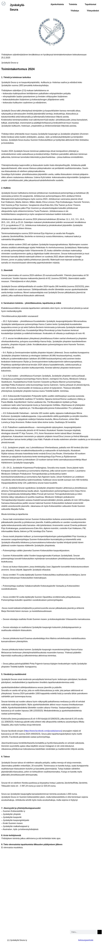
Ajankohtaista (57, 4)
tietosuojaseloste (85, 940)
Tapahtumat (90, 4)
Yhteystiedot (93, 11)
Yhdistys (75, 11)
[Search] (99, 932)
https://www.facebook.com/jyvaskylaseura (43, 731)
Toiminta (73, 4)
